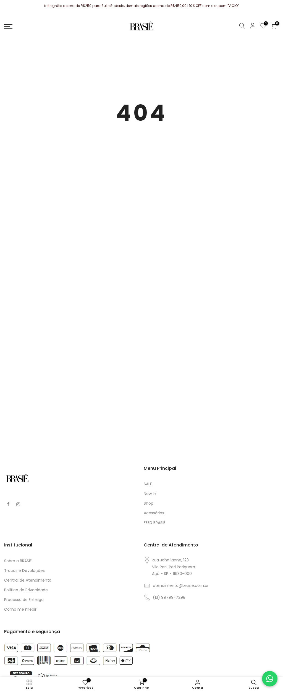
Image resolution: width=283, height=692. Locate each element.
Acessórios (154, 513)
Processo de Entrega (24, 599)
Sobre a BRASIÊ (18, 561)
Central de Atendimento (27, 580)
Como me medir (20, 609)
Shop (148, 503)
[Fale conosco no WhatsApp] (269, 678)
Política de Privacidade (26, 590)
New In (150, 493)
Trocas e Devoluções (24, 570)
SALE (148, 484)
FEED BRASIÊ (154, 522)
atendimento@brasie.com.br (181, 585)
